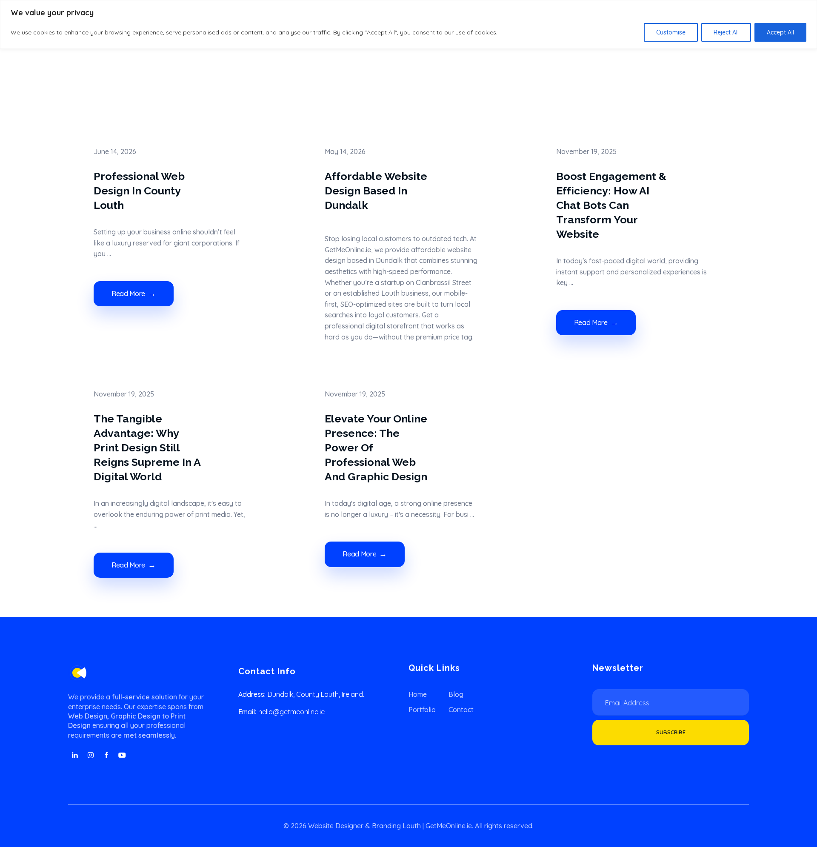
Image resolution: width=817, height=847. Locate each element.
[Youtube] (122, 755)
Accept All (780, 32)
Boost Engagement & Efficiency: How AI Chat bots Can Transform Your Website (611, 205)
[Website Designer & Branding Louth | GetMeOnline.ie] (77, 673)
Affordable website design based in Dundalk (376, 190)
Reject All (726, 32)
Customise (671, 32)
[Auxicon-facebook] (106, 755)
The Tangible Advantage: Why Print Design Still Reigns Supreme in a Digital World (147, 447)
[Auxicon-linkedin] (75, 755)
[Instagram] (90, 755)
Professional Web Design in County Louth (139, 190)
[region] (408, 24)
